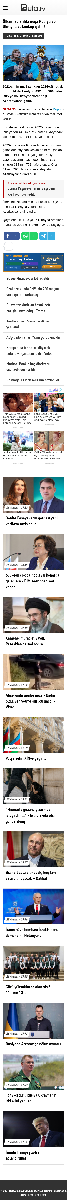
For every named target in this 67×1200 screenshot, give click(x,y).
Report (58, 109)
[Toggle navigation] (5, 7)
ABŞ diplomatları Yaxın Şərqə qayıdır (33, 338)
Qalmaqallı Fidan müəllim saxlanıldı (32, 380)
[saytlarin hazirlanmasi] (33, 263)
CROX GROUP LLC (34, 1191)
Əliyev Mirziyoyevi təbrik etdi (27, 279)
